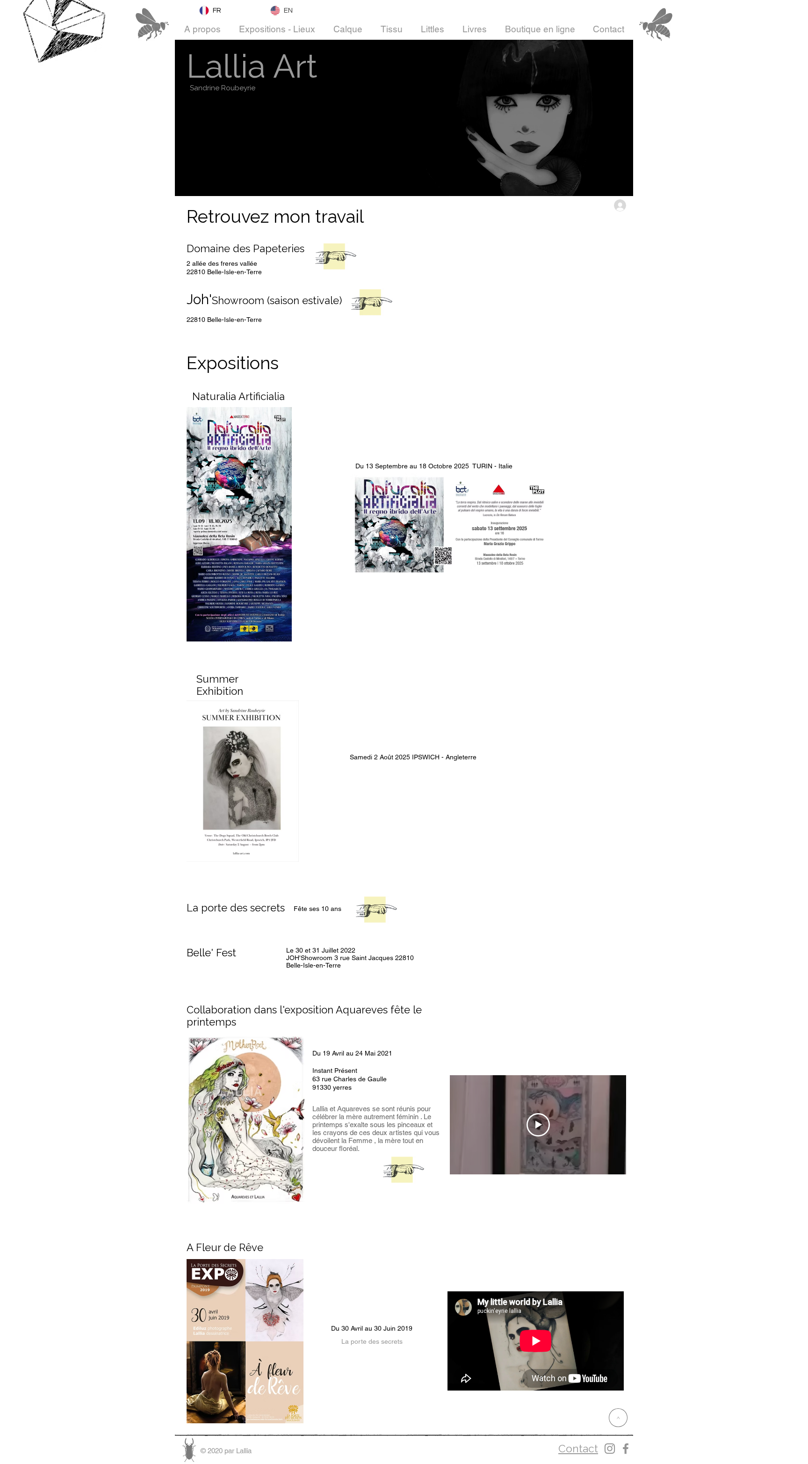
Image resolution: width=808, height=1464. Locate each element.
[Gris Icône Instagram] (610, 1449)
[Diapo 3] (257, 1201)
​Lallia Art (252, 66)
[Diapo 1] (234, 1201)
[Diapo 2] (245, 1201)
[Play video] (538, 1124)
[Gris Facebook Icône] (626, 1449)
